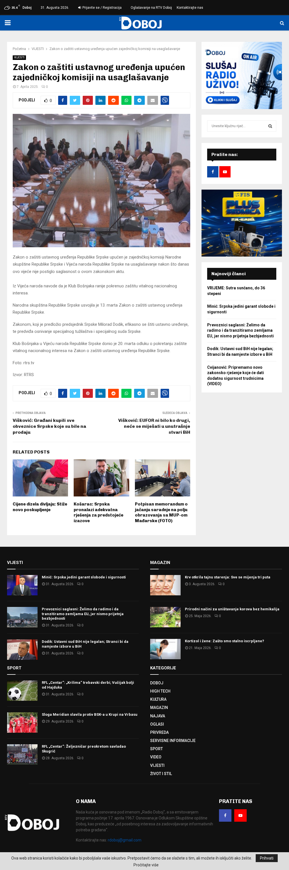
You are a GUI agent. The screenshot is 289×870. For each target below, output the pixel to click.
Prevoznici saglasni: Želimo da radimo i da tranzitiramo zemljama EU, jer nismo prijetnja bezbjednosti (240, 330)
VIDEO (155, 757)
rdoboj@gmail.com (124, 840)
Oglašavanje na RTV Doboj (151, 8)
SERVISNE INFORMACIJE (173, 740)
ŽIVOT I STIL (161, 773)
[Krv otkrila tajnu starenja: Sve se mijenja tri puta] (165, 585)
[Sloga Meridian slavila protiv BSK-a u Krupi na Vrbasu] (22, 722)
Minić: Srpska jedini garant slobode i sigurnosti (84, 577)
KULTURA (158, 699)
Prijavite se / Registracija (102, 8)
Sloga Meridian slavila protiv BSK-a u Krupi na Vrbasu (89, 714)
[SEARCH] (270, 126)
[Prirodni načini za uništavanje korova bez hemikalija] (165, 617)
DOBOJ (156, 683)
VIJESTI (19, 57)
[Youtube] (240, 815)
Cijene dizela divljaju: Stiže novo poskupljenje (40, 507)
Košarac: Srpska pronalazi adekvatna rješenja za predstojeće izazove (98, 512)
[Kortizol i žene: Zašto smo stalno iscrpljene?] (165, 649)
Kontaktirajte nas (190, 8)
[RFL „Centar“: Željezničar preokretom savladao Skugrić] (22, 754)
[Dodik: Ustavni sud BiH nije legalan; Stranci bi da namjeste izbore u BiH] (22, 649)
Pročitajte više (146, 865)
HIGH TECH (160, 691)
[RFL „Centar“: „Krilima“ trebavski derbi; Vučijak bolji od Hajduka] (22, 690)
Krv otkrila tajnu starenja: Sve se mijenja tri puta (227, 577)
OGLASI (157, 724)
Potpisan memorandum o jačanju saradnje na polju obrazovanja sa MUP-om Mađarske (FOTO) (161, 512)
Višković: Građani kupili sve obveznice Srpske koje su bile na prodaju (49, 426)
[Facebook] (225, 815)
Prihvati (266, 858)
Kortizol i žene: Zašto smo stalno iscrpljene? (224, 641)
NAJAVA (157, 716)
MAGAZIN (159, 707)
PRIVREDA (159, 732)
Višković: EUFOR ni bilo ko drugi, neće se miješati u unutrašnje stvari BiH (154, 426)
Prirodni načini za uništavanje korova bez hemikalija (232, 609)
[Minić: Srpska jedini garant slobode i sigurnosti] (22, 585)
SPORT (156, 749)
